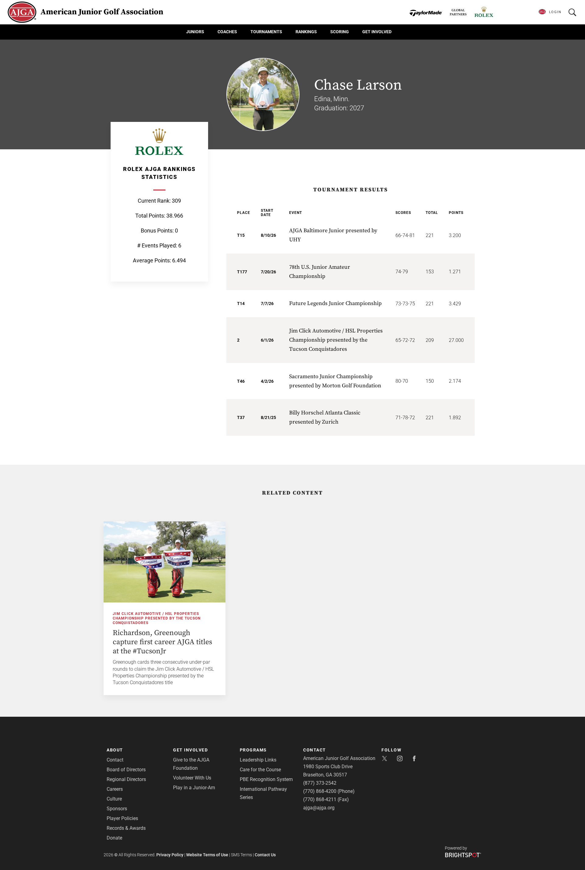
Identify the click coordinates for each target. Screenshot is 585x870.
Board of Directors (126, 769)
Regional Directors (126, 779)
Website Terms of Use (207, 854)
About (115, 749)
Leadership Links (258, 760)
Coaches (227, 31)
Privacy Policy (169, 854)
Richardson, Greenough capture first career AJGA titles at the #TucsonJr (162, 642)
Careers (115, 789)
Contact (115, 760)
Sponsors (117, 808)
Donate (114, 838)
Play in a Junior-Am (194, 787)
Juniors (195, 31)
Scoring (339, 31)
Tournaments (266, 31)
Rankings (306, 31)
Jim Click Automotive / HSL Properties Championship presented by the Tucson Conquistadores (156, 618)
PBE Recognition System (266, 779)
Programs (253, 749)
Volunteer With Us (192, 778)
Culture (114, 799)
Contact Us (265, 854)
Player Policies (122, 818)
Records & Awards (126, 828)
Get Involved (377, 31)
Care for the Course (260, 769)
